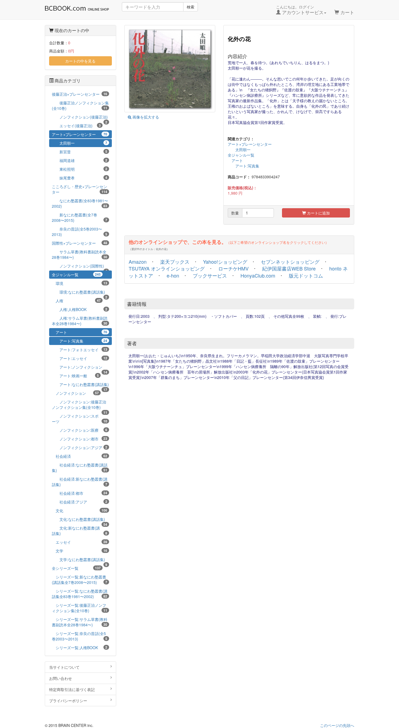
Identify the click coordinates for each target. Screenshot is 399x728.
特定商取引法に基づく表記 (72, 689)
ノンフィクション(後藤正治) (80, 117)
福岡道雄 (79, 160)
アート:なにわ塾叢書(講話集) (80, 385)
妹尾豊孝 (79, 178)
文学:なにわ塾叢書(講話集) (79, 560)
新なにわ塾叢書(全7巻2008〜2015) (79, 217)
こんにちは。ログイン (300, 9)
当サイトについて (64, 667)
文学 (79, 550)
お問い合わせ (60, 678)
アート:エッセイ (79, 358)
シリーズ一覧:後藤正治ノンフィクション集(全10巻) (79, 607)
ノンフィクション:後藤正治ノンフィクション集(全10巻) (79, 405)
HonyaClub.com (257, 275)
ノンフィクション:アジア (79, 447)
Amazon (138, 261)
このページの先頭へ (337, 725)
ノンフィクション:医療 (79, 430)
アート (235, 160)
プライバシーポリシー (68, 700)
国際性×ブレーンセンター (79, 243)
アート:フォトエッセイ (79, 349)
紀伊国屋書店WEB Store (289, 268)
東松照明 (79, 169)
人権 (76, 300)
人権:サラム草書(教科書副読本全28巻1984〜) (79, 320)
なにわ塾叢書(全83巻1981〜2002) (80, 203)
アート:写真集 (243, 166)
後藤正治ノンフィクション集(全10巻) (80, 105)
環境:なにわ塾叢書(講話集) (79, 292)
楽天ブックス (174, 261)
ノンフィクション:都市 (79, 438)
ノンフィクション (75, 393)
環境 (79, 283)
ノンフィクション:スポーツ (79, 418)
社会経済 (79, 456)
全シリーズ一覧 (76, 568)
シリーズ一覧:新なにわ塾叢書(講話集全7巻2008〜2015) (79, 579)
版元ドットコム (306, 275)
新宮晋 (79, 151)
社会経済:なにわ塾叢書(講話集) (79, 467)
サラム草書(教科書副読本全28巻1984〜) (79, 254)
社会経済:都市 (79, 493)
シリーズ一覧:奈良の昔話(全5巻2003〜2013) (79, 636)
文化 (79, 510)
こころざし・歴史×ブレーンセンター (79, 189)
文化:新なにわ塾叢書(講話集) (79, 530)
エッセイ (79, 542)
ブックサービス (210, 275)
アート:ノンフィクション (79, 367)
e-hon (173, 275)
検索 (190, 7)
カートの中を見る (80, 61)
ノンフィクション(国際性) (79, 266)
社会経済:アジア (79, 502)
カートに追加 (318, 213)
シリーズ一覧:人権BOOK (79, 647)
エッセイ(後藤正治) (76, 125)
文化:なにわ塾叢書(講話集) (79, 520)
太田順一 (239, 149)
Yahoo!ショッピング (225, 261)
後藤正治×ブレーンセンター (79, 94)
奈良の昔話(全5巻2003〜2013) (79, 231)
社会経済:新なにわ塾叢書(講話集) (79, 481)
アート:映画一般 (75, 375)
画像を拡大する (145, 117)
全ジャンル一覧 (241, 155)
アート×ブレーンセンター (250, 144)
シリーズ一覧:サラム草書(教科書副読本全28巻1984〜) (79, 622)
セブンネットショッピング (290, 261)
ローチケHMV (233, 268)
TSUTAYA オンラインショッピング (167, 268)
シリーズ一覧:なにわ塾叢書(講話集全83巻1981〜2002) (79, 593)
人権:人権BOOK (79, 309)
